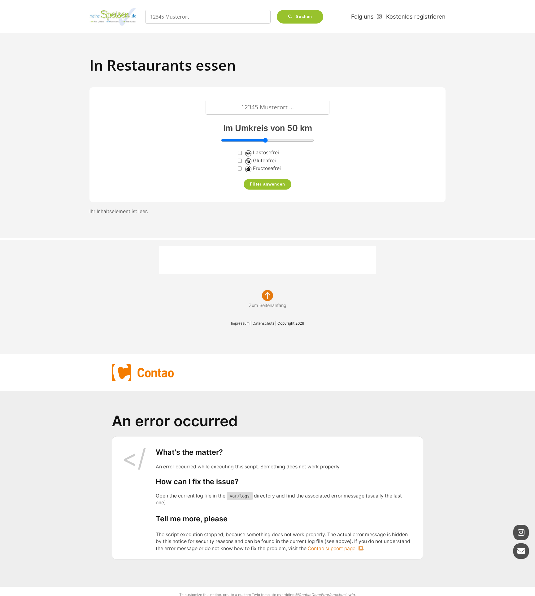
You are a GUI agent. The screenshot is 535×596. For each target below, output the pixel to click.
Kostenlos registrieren (416, 16)
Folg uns (362, 16)
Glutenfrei (264, 161)
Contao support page (332, 548)
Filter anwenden (267, 184)
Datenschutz (263, 323)
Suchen (304, 17)
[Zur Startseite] (112, 17)
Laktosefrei (266, 153)
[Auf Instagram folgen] (521, 532)
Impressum (240, 323)
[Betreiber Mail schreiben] (521, 551)
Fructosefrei (267, 168)
